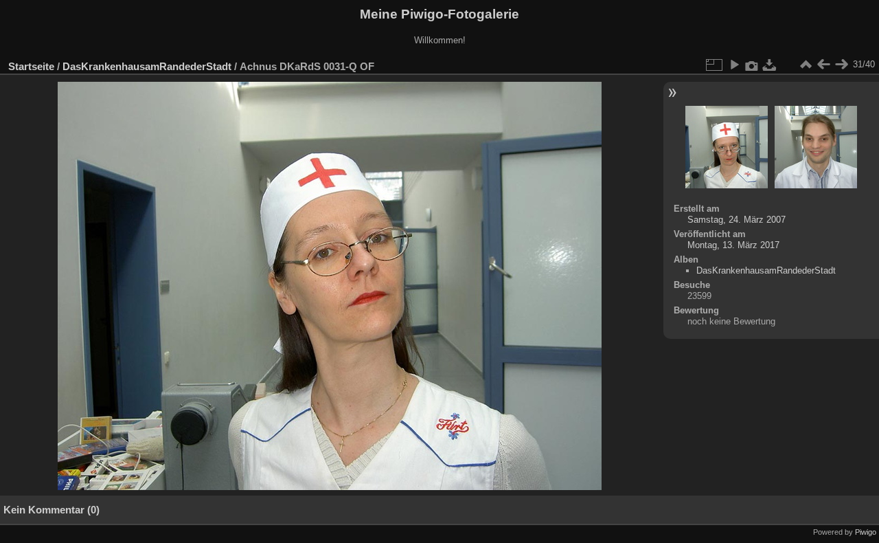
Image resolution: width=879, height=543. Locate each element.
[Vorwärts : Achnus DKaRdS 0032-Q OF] (841, 65)
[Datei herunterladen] (770, 65)
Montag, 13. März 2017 (733, 245)
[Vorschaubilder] (805, 65)
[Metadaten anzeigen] (752, 65)
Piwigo (865, 532)
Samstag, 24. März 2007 (736, 219)
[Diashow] (734, 65)
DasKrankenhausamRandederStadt (146, 66)
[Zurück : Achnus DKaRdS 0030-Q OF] (823, 65)
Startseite (31, 66)
